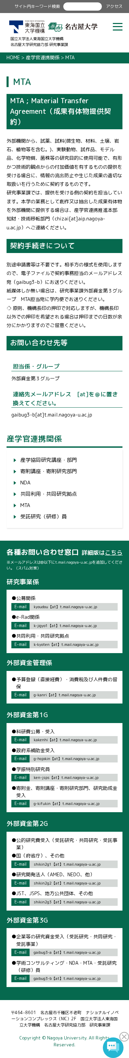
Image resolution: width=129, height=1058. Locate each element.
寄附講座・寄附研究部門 (48, 471)
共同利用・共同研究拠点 (48, 493)
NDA (25, 482)
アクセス (114, 6)
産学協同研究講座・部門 (48, 460)
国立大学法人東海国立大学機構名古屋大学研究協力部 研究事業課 (39, 41)
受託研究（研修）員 (43, 516)
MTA (25, 505)
